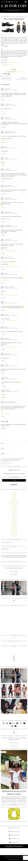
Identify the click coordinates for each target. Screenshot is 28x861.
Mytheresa (14, 526)
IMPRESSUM (20, 857)
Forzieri (14, 501)
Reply (3, 100)
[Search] (16, 1)
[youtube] (24, 723)
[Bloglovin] (14, 1)
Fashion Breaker (5, 280)
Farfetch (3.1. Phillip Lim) (14, 503)
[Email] (15, 726)
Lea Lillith (7, 88)
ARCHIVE (8, 857)
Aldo (14, 524)
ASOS (14, 504)
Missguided (14, 515)
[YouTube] (9, 1)
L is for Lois (10, 856)
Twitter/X (14, 827)
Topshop (14, 509)
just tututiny (8, 185)
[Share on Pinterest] (9, 73)
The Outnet (14, 494)
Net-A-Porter (14, 528)
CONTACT (22, 856)
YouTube (15, 842)
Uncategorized (19, 16)
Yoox (14, 513)
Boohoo (14, 518)
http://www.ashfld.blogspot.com (9, 320)
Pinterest (14, 838)
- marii (6, 157)
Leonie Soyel (8, 198)
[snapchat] (21, 723)
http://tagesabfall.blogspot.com (9, 250)
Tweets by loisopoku (14, 637)
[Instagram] (4, 1)
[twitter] (4, 723)
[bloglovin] (14, 723)
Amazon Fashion (14, 507)
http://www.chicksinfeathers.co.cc (9, 295)
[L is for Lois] (14, 5)
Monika (7, 364)
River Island (14, 498)
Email (2, 448)
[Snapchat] (20, 71)
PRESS (13, 857)
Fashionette (14, 525)
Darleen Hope (8, 257)
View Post (14, 804)
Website (3, 453)
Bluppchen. (8, 239)
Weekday (14, 512)
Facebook (14, 835)
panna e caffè (8, 212)
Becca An (7, 338)
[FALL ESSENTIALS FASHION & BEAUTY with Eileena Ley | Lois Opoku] (14, 706)
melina (6, 327)
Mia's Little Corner (10, 401)
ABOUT (17, 856)
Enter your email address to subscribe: (14, 568)
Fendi (14, 519)
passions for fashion (7, 35)
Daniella (7, 169)
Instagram (14, 831)
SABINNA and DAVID (10, 131)
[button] (26, 1)
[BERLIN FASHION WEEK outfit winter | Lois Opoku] (14, 588)
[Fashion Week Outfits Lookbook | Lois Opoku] (14, 691)
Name (3, 443)
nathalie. (7, 353)
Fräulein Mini (8, 225)
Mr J (6, 146)
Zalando (14, 510)
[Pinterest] (6, 1)
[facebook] (10, 723)
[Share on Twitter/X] (7, 73)
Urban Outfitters (14, 516)
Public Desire (14, 531)
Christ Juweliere (14, 529)
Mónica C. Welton (9, 286)
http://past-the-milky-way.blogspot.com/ (11, 266)
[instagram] (7, 723)
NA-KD (14, 535)
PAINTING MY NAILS (6, 79)
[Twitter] (1, 1)
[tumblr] (22, 71)
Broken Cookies (4, 140)
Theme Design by (14, 859)
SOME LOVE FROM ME (21, 79)
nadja (6, 314)
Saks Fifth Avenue (14, 534)
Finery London (14, 506)
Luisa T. (7, 273)
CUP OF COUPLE (8, 104)
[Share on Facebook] (5, 73)
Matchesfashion (14, 521)
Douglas (14, 492)
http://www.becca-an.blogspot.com (10, 346)
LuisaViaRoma (14, 522)
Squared (7, 117)
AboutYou (14, 497)
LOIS (7, 377)
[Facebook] (11, 1)
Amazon (14, 491)
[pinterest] (17, 723)
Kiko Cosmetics (14, 500)
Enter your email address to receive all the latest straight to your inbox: (14, 738)
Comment (4, 428)
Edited (14, 495)
